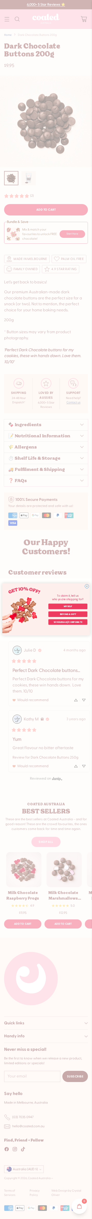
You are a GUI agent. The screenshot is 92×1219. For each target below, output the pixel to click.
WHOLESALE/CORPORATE (68, 622)
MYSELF (68, 606)
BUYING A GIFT (68, 614)
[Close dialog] (87, 586)
